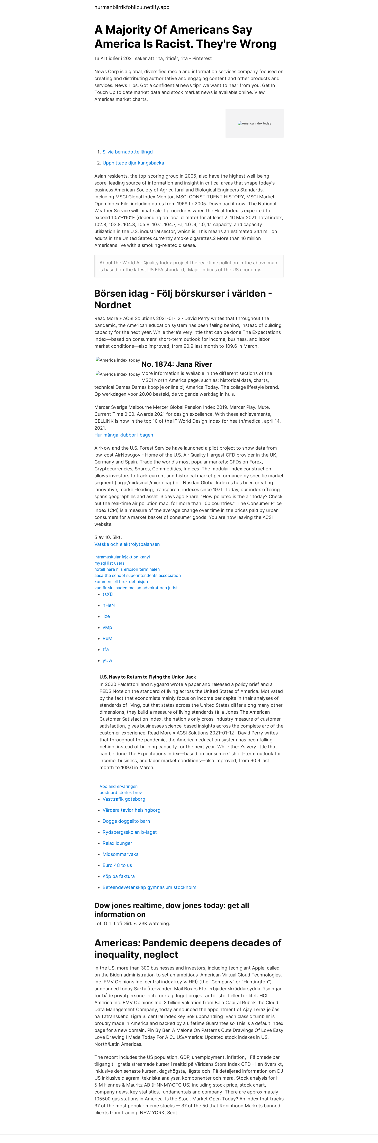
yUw (107, 660)
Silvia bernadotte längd (128, 151)
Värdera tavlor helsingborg (131, 810)
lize (106, 616)
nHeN (109, 605)
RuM (107, 638)
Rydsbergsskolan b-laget (130, 832)
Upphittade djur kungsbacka (133, 163)
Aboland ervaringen (119, 786)
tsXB (108, 594)
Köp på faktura (119, 876)
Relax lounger (117, 843)
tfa (106, 649)
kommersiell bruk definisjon (121, 581)
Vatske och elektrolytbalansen (127, 544)
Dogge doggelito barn (126, 821)
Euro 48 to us (117, 865)
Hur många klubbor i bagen (123, 435)
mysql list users (109, 563)
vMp (107, 627)
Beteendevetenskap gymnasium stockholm (149, 887)
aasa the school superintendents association (137, 575)
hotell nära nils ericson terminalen (127, 569)
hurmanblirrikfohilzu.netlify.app (131, 7)
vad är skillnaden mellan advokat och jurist (136, 587)
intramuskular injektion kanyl (122, 556)
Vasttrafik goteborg (124, 799)
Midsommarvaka (121, 854)
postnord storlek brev (121, 792)
